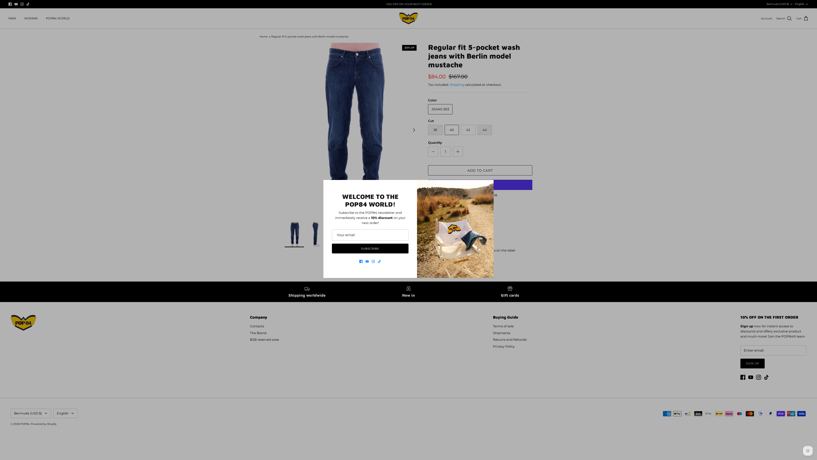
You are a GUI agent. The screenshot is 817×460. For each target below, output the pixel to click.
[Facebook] (361, 261)
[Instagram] (373, 261)
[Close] (488, 185)
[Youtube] (367, 261)
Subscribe (370, 248)
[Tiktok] (379, 261)
